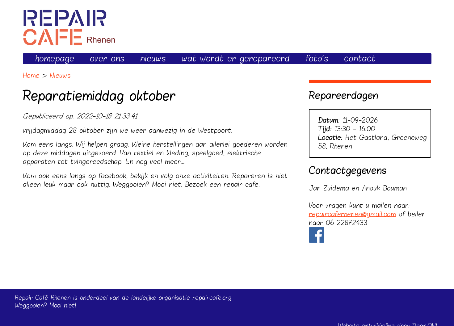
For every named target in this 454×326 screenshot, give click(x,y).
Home (31, 75)
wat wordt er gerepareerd (236, 58)
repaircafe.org (212, 298)
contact (360, 58)
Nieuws (60, 75)
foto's (317, 58)
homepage (54, 58)
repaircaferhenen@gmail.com (352, 214)
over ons (107, 58)
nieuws (153, 58)
